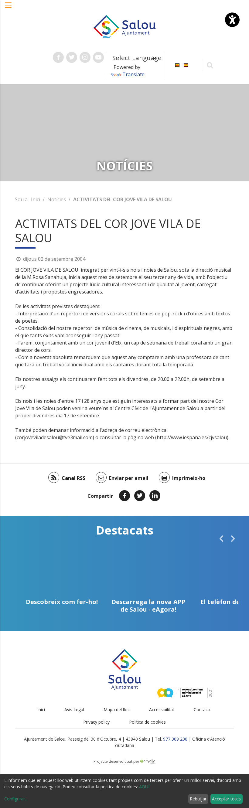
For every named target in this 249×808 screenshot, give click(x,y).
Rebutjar (198, 799)
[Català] (177, 64)
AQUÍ (144, 786)
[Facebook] (124, 495)
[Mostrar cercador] (210, 65)
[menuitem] (177, 64)
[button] (8, 8)
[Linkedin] (154, 495)
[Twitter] (139, 495)
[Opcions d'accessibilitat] (232, 19)
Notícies (56, 199)
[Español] (186, 64)
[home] (124, 26)
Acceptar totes (226, 799)
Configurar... (16, 799)
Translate (133, 74)
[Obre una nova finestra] (58, 57)
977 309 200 (175, 739)
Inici (35, 199)
